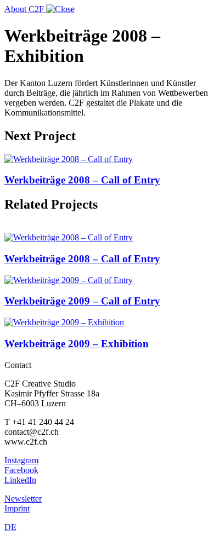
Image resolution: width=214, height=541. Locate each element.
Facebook (21, 470)
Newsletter (23, 498)
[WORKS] (60, 9)
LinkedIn (20, 480)
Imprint (17, 508)
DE (10, 527)
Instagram (21, 460)
